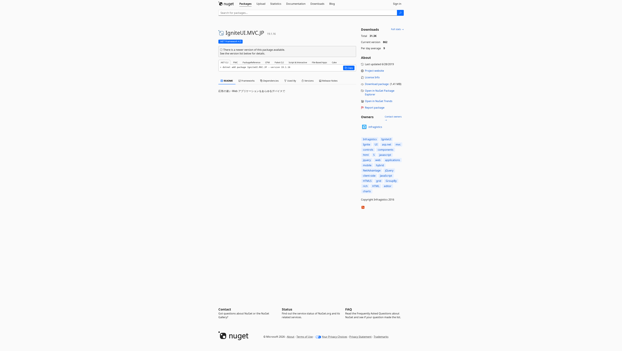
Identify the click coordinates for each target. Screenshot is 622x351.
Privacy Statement (360, 336)
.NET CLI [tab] (224, 62)
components (385, 149)
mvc (398, 144)
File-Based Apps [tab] (319, 62)
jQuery (389, 170)
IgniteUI (386, 139)
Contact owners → (393, 118)
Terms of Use (304, 336)
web (378, 160)
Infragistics (370, 139)
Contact (224, 309)
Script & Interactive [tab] (298, 62)
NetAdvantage (372, 170)
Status (287, 309)
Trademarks (381, 336)
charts (367, 191)
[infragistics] (364, 127)
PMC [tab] (235, 62)
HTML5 (367, 181)
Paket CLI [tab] (279, 62)
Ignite (366, 144)
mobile (367, 165)
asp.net (386, 144)
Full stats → (397, 29)
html (366, 155)
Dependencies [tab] (270, 80)
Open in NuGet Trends (378, 101)
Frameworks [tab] (248, 80)
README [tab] (228, 80)
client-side (369, 175)
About (290, 336)
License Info (372, 77)
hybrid (380, 165)
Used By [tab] (291, 80)
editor (387, 186)
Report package (374, 107)
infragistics (375, 127)
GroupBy (391, 181)
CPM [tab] (267, 62)
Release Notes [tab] (329, 80)
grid (378, 181)
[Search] (400, 13)
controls (368, 149)
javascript (385, 155)
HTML (375, 186)
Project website (374, 70)
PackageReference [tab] (251, 62)
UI (376, 144)
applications (392, 160)
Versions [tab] (309, 80)
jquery (367, 160)
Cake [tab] (334, 62)
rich (365, 186)
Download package (377, 84)
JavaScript (386, 175)
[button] (348, 68)
